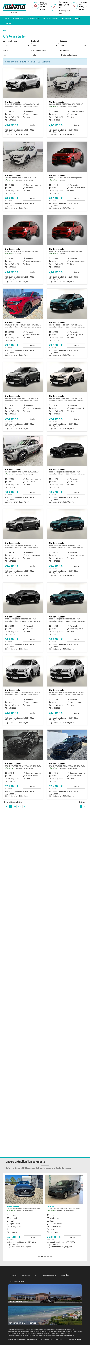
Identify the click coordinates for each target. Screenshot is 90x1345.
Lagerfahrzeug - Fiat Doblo (24, 1212)
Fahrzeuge (32, 19)
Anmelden (13, 1275)
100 (19, 807)
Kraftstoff (35, 41)
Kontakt (8, 23)
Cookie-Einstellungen (17, 1281)
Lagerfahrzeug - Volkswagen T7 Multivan (64, 1212)
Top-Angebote (18, 19)
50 (15, 807)
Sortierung (64, 50)
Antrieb (6, 50)
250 (24, 807)
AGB (36, 1275)
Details (32, 125)
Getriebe (63, 41)
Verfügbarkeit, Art (10, 41)
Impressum (26, 1275)
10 (6, 807)
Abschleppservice (50, 19)
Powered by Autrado (75, 1340)
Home (6, 19)
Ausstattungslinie (38, 50)
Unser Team (66, 19)
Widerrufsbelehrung (49, 1275)
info (4, 31)
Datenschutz (65, 1275)
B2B (76, 19)
